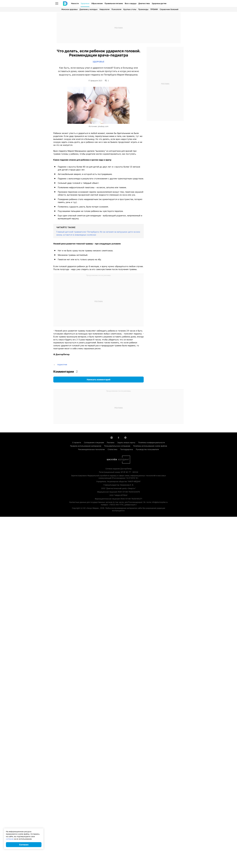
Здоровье (85, 3)
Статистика (112, 449)
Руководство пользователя (147, 449)
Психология (116, 9)
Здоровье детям (159, 3)
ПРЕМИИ (154, 9)
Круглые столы (129, 9)
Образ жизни (97, 3)
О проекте (76, 442)
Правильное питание (114, 3)
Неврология (104, 9)
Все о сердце (130, 3)
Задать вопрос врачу (126, 442)
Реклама (110, 442)
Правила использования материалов (85, 446)
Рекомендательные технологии (91, 449)
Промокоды (143, 9)
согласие (9, 839)
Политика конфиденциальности (151, 442)
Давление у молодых (88, 9)
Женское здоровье (69, 9)
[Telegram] (125, 437)
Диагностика (144, 3)
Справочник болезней (169, 9)
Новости (75, 3)
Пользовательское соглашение (117, 446)
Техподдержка (126, 449)
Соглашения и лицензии (94, 442)
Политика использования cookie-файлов (150, 446)
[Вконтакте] (112, 437)
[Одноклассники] (118, 437)
